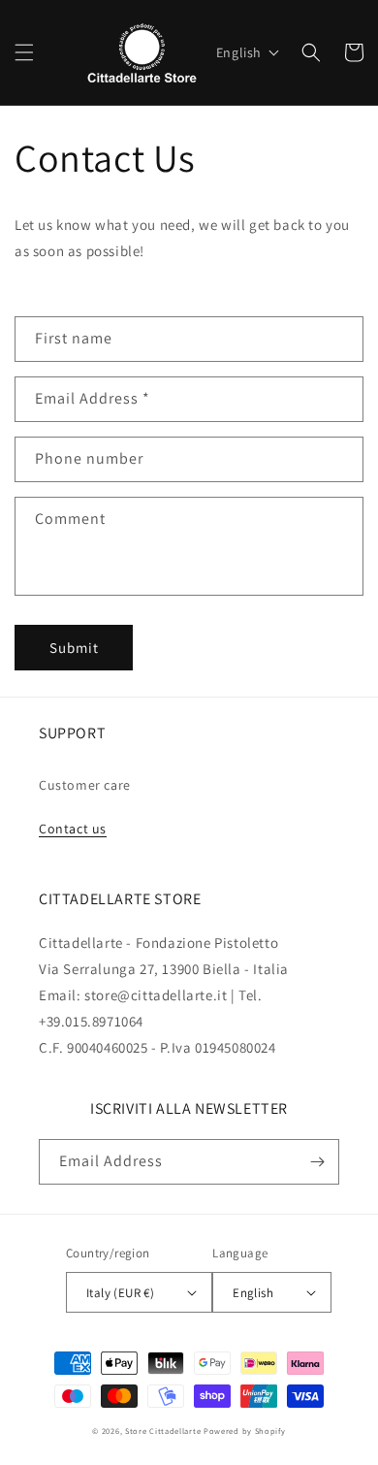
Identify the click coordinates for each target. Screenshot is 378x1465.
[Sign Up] (317, 1162)
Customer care (85, 785)
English (253, 1293)
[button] (24, 52)
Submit (74, 647)
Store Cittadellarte (163, 1430)
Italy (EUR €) (120, 1293)
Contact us (73, 828)
